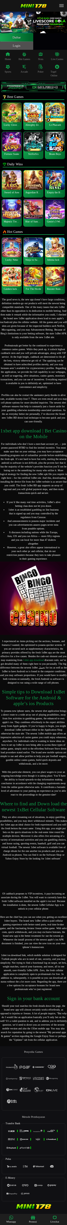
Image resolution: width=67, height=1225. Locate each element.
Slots (40, 59)
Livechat (54, 1221)
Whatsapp (11, 1221)
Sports (8, 71)
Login (17, 45)
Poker (41, 71)
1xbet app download (33, 660)
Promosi (33, 1221)
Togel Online (54, 73)
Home (8, 59)
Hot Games (24, 59)
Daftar (17, 37)
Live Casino (57, 59)
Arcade (24, 71)
